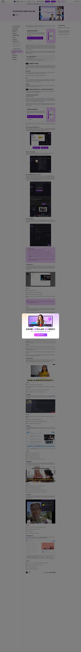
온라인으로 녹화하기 (40, 334)
